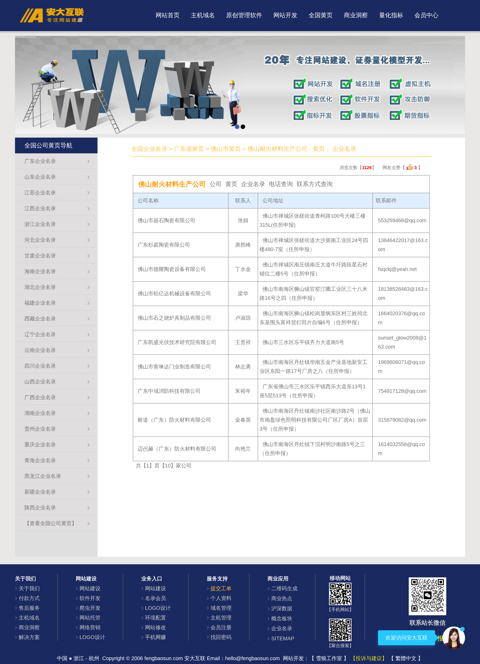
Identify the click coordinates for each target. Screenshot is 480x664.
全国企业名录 (149, 148)
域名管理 (221, 608)
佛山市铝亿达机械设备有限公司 (174, 293)
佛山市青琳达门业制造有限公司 (174, 367)
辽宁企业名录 (40, 334)
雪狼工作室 (329, 658)
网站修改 (155, 627)
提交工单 (221, 588)
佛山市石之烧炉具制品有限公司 (174, 318)
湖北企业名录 (40, 287)
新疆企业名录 (40, 492)
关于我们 (29, 588)
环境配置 (155, 618)
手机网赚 (155, 637)
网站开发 (285, 15)
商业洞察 (356, 15)
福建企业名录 (40, 303)
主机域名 (203, 15)
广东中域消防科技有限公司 (169, 391)
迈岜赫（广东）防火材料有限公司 (177, 449)
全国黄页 (321, 15)
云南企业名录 (40, 350)
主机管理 (221, 618)
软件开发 (90, 598)
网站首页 (168, 15)
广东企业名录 (40, 161)
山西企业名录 (40, 382)
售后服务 (29, 608)
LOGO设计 (92, 637)
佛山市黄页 (226, 148)
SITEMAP (282, 638)
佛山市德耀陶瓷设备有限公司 (172, 269)
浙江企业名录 (40, 224)
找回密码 (221, 637)
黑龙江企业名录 (42, 476)
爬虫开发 (90, 608)
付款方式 (29, 598)
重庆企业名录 (40, 445)
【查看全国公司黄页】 (50, 523)
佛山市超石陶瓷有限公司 (166, 220)
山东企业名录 (40, 177)
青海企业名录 (40, 460)
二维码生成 (284, 588)
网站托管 (90, 618)
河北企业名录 (40, 240)
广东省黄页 (189, 148)
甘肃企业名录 (40, 256)
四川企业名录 (40, 366)
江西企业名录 (40, 208)
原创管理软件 (244, 15)
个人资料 (221, 598)
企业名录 (281, 628)
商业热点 (281, 598)
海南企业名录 (40, 271)
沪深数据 (281, 608)
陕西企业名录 (40, 508)
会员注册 (221, 627)
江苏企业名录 (40, 193)
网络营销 (90, 627)
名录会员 (155, 598)
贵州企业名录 (40, 429)
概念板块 (281, 618)
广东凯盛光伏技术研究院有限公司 (177, 342)
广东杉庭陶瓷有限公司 (164, 245)
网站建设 (90, 588)
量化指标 (391, 15)
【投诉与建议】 (368, 658)
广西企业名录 (40, 397)
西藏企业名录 (40, 319)
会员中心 (426, 15)
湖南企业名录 (40, 413)
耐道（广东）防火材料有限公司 (174, 420)
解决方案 (29, 637)
